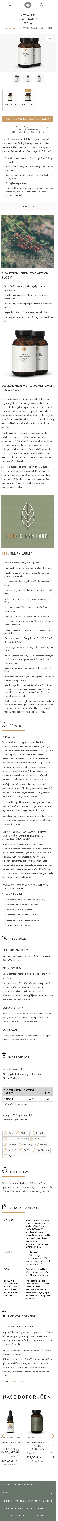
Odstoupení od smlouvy (37, 1508)
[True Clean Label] (16, 553)
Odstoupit (39, 1515)
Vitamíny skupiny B (12, 28)
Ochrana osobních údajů (20, 1515)
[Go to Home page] (28, 5)
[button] (16, 78)
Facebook (20, 1501)
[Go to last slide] (7, 1436)
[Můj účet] (41, 4)
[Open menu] (4, 5)
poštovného (34, 129)
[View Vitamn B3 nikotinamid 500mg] (16, 78)
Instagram (34, 1501)
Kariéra (8, 1501)
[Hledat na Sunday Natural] (10, 5)
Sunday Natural (16, 1381)
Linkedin (47, 1501)
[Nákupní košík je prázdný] (49, 5)
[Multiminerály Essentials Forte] (36, 1421)
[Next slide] (48, 1436)
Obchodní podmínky (14, 1508)
